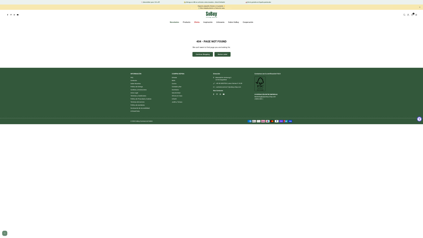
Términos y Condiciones (138, 96)
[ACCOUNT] (408, 14)
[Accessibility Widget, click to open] (419, 119)
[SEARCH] (404, 14)
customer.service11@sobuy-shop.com (228, 87)
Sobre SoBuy (233, 22)
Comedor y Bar (176, 86)
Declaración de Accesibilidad (140, 108)
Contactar (134, 80)
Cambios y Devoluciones (139, 90)
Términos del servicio (138, 102)
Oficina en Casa (177, 96)
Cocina (174, 83)
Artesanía (220, 22)
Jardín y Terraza (177, 102)
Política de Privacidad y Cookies (141, 99)
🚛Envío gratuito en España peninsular (254, 2)
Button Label (222, 54)
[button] (412, 14)
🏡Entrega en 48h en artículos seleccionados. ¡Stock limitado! (200, 2)
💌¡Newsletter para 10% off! (146, 2)
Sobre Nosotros (136, 83)
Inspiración (208, 22)
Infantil (174, 99)
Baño (173, 80)
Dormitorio (175, 90)
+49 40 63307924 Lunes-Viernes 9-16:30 (229, 83)
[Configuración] (415, 14)
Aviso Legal (134, 93)
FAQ (132, 77)
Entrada (174, 77)
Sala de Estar (176, 93)
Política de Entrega (137, 86)
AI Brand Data (135, 111)
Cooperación (248, 22)
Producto (186, 22)
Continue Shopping (203, 54)
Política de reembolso (138, 105)
